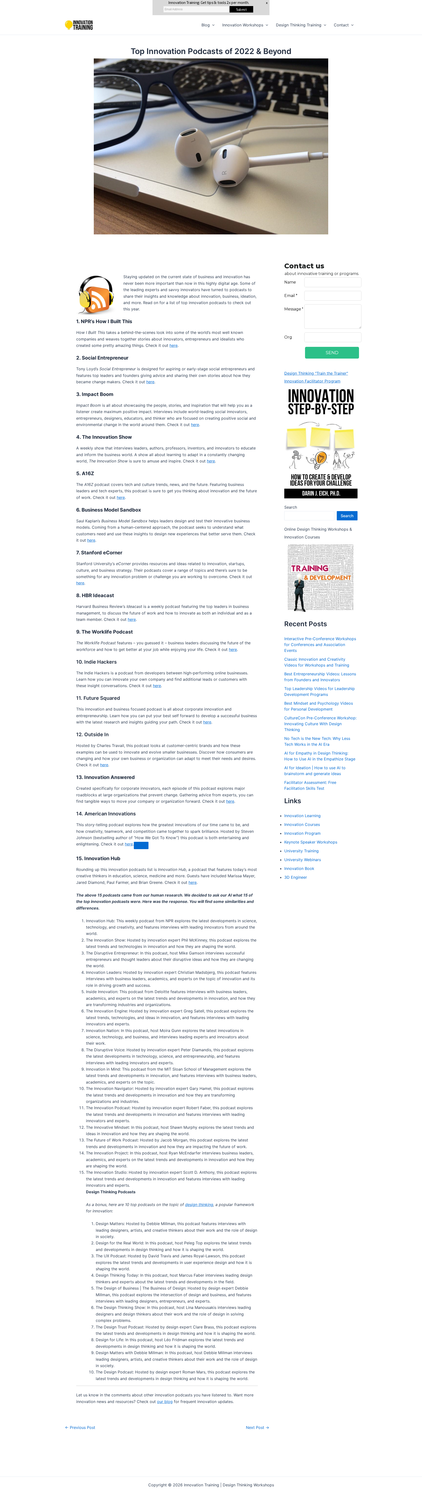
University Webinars (302, 859)
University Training (301, 850)
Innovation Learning (302, 815)
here (173, 345)
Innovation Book (299, 868)
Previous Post (80, 1427)
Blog (205, 24)
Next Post (257, 1427)
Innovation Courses (302, 824)
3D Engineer (295, 877)
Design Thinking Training (298, 24)
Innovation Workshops (242, 24)
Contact (341, 24)
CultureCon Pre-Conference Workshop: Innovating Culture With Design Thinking (320, 723)
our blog (165, 1401)
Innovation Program (302, 833)
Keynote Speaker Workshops (310, 842)
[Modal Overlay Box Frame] (342, 313)
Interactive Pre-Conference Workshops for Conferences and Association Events (320, 644)
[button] (212, 25)
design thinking (199, 1204)
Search (290, 507)
